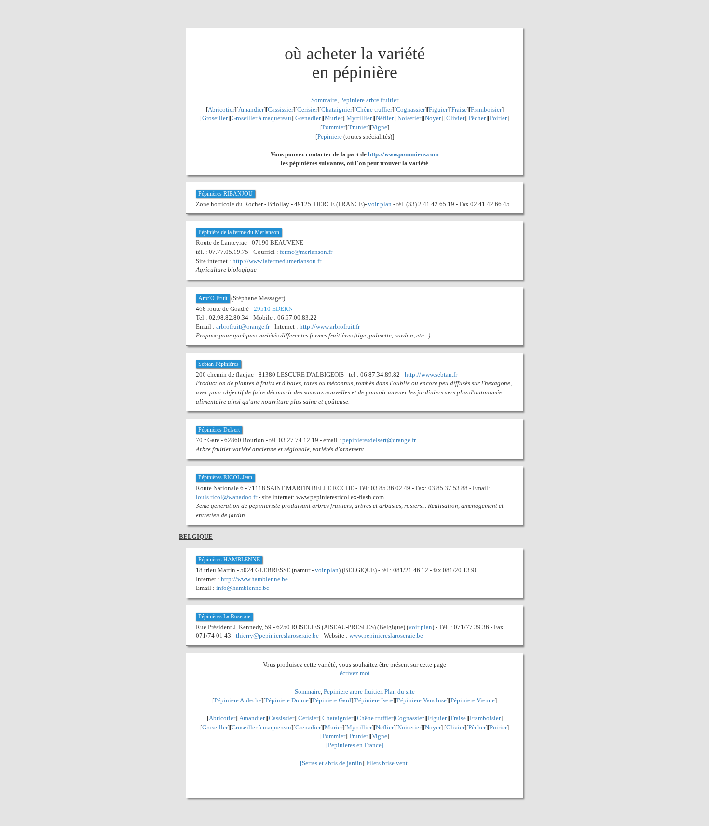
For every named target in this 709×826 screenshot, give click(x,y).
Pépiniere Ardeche (237, 700)
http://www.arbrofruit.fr (330, 326)
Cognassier (410, 109)
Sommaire (324, 100)
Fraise (459, 109)
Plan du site (399, 691)
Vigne (379, 127)
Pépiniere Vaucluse (422, 700)
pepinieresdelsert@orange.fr (379, 440)
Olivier (455, 118)
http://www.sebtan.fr (431, 374)
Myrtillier (359, 118)
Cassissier (280, 109)
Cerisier (307, 109)
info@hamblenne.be (242, 587)
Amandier (251, 109)
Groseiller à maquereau (261, 118)
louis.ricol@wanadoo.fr (226, 497)
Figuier (438, 109)
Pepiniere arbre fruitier (369, 100)
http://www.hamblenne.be (254, 579)
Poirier (498, 118)
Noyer (433, 118)
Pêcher (477, 118)
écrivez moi (355, 673)
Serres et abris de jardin (332, 763)
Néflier (385, 118)
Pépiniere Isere (374, 700)
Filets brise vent (387, 763)
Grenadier (308, 118)
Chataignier (336, 109)
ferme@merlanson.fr (306, 251)
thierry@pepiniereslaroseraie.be (277, 635)
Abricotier (221, 109)
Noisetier (409, 118)
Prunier (358, 127)
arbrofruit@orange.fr (243, 326)
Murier (333, 118)
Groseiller (215, 118)
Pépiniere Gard (332, 700)
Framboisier (486, 109)
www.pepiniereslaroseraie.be (386, 635)
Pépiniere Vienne (472, 700)
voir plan (380, 204)
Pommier (333, 127)
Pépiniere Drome (287, 700)
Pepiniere (329, 136)
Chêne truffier (374, 109)
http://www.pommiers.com (403, 154)
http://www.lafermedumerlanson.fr (276, 261)
